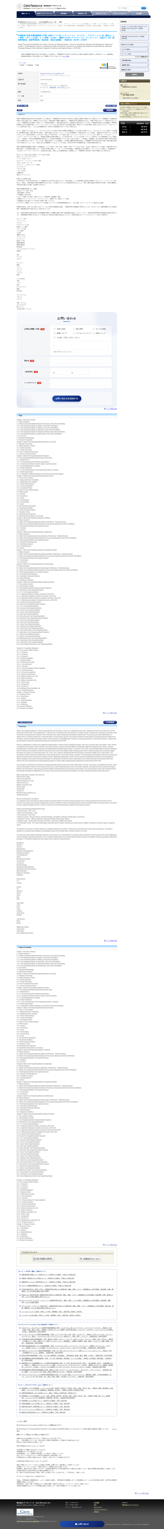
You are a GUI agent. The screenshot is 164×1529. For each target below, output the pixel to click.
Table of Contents (25, 722)
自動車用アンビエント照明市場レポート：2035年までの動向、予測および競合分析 (49, 1282)
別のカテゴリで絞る (128, 44)
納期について (62, 333)
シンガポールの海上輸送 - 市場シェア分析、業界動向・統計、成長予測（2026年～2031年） (51, 1315)
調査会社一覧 (83, 13)
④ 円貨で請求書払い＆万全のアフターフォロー (134, 117)
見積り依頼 (61, 329)
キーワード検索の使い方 (142, 56)
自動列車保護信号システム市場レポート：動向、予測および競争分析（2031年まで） (49, 1393)
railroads (30, 65)
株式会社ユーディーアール (130, 1505)
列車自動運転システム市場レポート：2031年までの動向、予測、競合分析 (46, 1403)
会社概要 (140, 13)
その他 (69, 337)
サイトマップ (98, 1507)
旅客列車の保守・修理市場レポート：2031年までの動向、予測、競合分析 (46, 1406)
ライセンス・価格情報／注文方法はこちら (55, 87)
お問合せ (96, 1512)
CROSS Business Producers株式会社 (28, 1521)
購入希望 (79, 329)
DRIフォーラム (102, 13)
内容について (101, 333)
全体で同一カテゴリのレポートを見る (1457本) (133, 37)
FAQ (95, 1505)
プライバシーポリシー (100, 1509)
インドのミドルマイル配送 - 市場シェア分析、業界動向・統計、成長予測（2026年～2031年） (52, 1312)
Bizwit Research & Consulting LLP (52, 73)
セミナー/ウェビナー (121, 13)
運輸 (60, 22)
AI (144, 8)
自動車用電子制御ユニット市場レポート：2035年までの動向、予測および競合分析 (49, 1274)
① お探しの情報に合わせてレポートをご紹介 (133, 107)
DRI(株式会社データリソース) (27, 22)
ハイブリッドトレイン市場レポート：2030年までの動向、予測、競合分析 (46, 1409)
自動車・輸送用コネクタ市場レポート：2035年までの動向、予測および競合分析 (48, 1278)
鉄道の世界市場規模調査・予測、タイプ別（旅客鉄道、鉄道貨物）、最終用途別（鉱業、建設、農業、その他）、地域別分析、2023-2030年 (67, 1355)
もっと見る (66, 56)
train (37, 65)
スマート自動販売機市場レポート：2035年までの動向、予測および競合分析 (46, 1285)
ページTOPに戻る (111, 409)
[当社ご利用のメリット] (134, 103)
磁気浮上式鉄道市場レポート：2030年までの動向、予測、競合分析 (43, 1412)
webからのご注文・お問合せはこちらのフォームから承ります (90, 1258)
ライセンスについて (83, 333)
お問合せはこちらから (129, 87)
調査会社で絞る (126, 70)
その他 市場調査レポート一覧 (47, 22)
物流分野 (44, 1324)
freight (22, 65)
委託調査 (64, 13)
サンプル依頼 (101, 329)
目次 (20, 110)
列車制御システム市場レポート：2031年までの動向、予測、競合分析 (44, 1401)
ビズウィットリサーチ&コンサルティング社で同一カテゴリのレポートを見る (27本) (134, 28)
